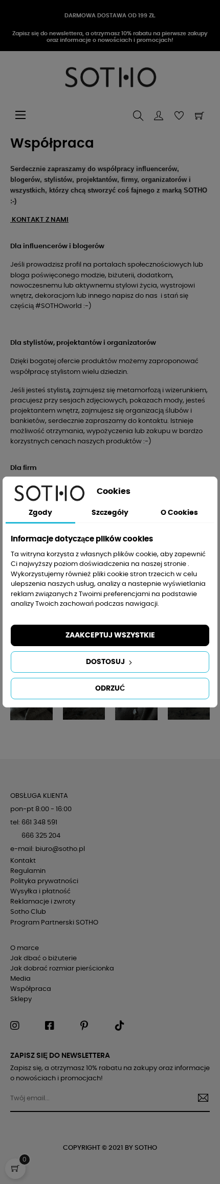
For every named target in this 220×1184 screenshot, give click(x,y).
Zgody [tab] (40, 512)
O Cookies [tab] (179, 512)
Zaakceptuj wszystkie (110, 635)
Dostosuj (106, 662)
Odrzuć (110, 688)
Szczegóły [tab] (110, 512)
